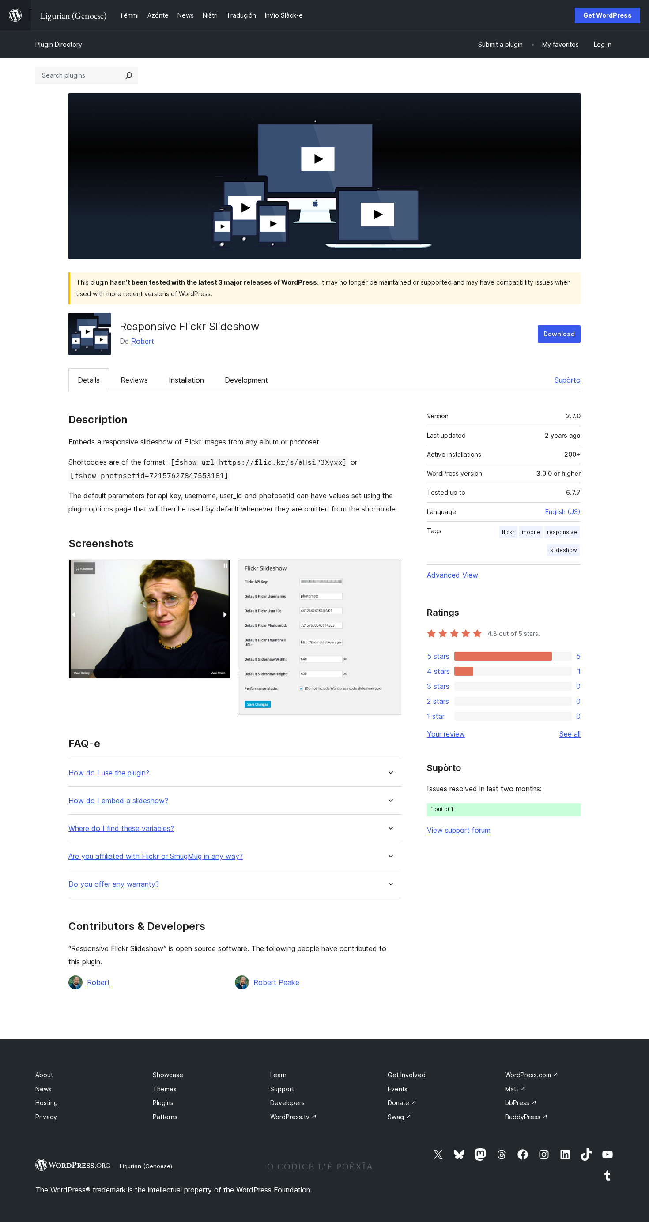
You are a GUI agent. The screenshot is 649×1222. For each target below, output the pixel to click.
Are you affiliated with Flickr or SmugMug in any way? (155, 856)
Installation (186, 380)
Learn (278, 1075)
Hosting (46, 1102)
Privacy (46, 1116)
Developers (287, 1102)
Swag (399, 1116)
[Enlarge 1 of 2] (219, 571)
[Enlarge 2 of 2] (389, 571)
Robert (142, 341)
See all (570, 733)
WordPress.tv (293, 1116)
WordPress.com (531, 1075)
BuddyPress (526, 1116)
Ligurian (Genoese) (146, 1165)
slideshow (563, 550)
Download (559, 334)
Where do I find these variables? (121, 828)
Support (282, 1089)
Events (398, 1089)
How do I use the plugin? (108, 773)
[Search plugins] (129, 75)
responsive (562, 532)
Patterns (165, 1116)
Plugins (163, 1102)
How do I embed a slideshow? (118, 801)
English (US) (563, 511)
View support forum (459, 830)
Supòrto (568, 380)
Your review (446, 733)
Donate (402, 1102)
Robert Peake (276, 982)
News (43, 1089)
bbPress (521, 1102)
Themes (165, 1089)
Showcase (168, 1075)
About (44, 1075)
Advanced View (452, 575)
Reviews (134, 380)
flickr (508, 532)
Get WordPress (607, 15)
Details (89, 380)
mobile (531, 532)
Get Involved (407, 1075)
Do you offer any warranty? (113, 884)
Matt (515, 1089)
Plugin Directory (58, 44)
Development (246, 380)
